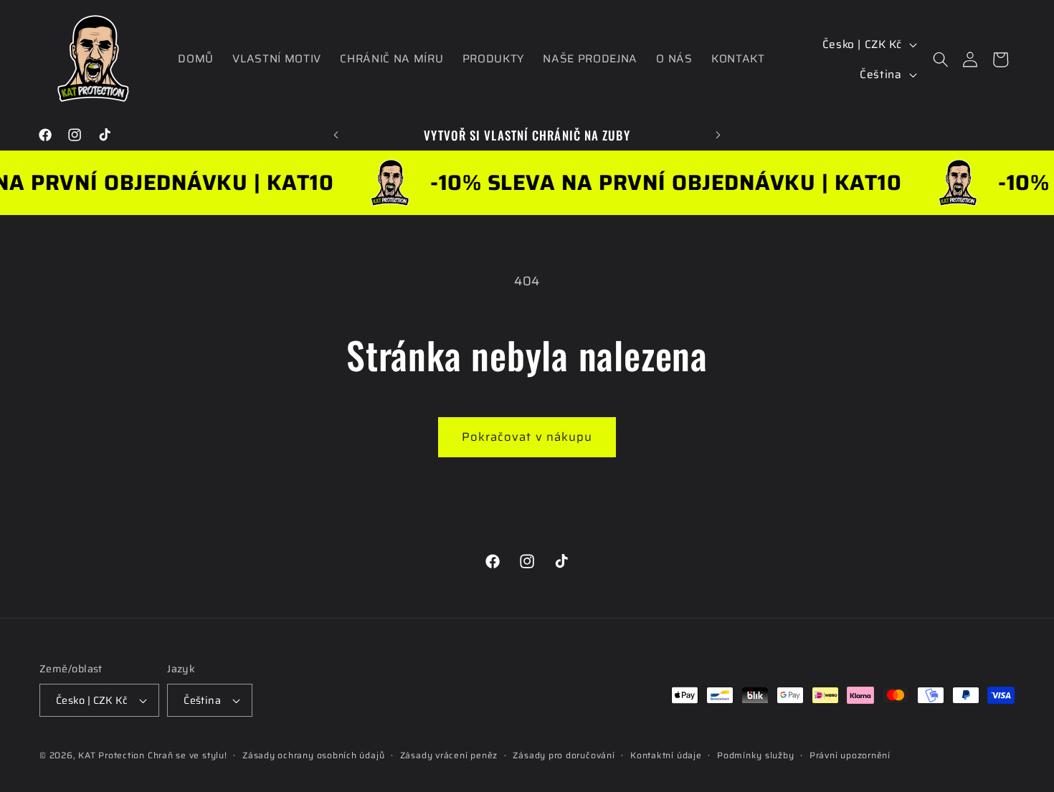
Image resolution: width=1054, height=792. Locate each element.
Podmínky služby (755, 755)
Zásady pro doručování (563, 755)
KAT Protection (111, 755)
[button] (940, 59)
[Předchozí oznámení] (336, 135)
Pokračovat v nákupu (527, 436)
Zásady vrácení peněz (449, 755)
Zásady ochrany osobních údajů (313, 755)
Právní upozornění (850, 755)
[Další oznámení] (718, 135)
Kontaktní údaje (666, 755)
